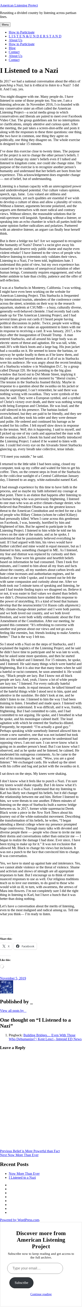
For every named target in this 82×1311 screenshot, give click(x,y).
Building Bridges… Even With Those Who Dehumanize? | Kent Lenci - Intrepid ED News (45, 1037)
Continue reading (41, 1294)
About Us (15, 40)
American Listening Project (19, 5)
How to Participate (22, 32)
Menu (5, 24)
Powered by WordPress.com (19, 1220)
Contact (14, 52)
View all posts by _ (13, 1010)
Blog (12, 48)
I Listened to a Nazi (22, 1177)
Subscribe (21, 1283)
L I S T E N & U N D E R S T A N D (35, 36)
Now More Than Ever (24, 1173)
